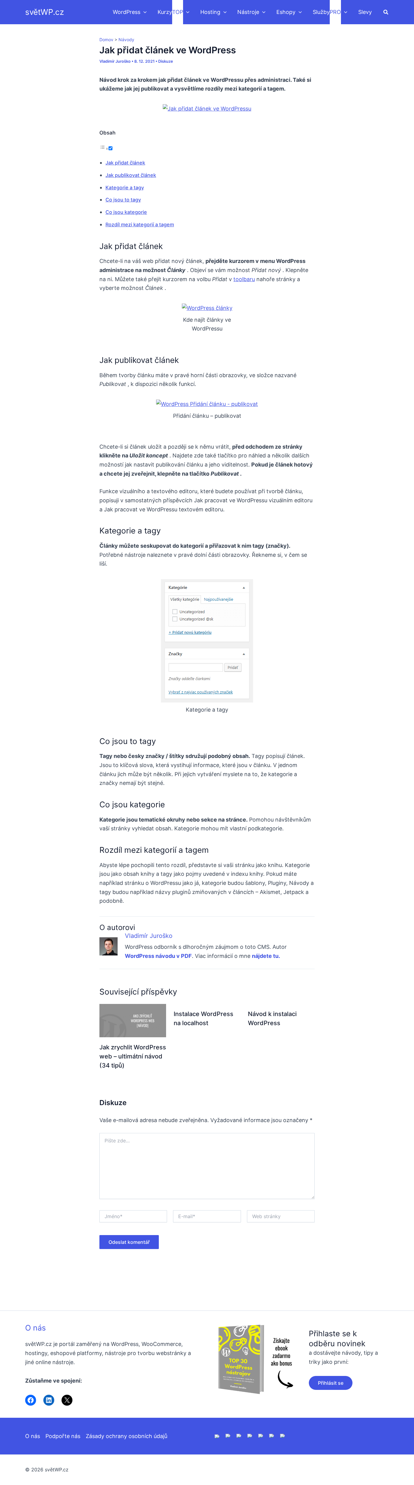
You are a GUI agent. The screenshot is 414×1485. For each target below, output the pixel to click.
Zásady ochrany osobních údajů (126, 1436)
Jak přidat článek (125, 163)
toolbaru (244, 279)
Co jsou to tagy (123, 200)
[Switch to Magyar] (261, 1435)
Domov (106, 39)
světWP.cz (44, 12)
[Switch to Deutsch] (228, 1435)
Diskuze (165, 61)
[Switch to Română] (250, 1435)
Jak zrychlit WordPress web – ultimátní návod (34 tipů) (132, 1056)
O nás (35, 1327)
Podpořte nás (62, 1436)
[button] (143, 12)
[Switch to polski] (239, 1435)
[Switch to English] (217, 1436)
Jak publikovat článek (130, 175)
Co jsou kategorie (126, 212)
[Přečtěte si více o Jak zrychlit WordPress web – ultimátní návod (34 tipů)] (132, 1020)
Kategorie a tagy (124, 187)
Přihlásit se (330, 1383)
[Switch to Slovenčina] (282, 1435)
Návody (126, 39)
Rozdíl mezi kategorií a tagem (139, 224)
